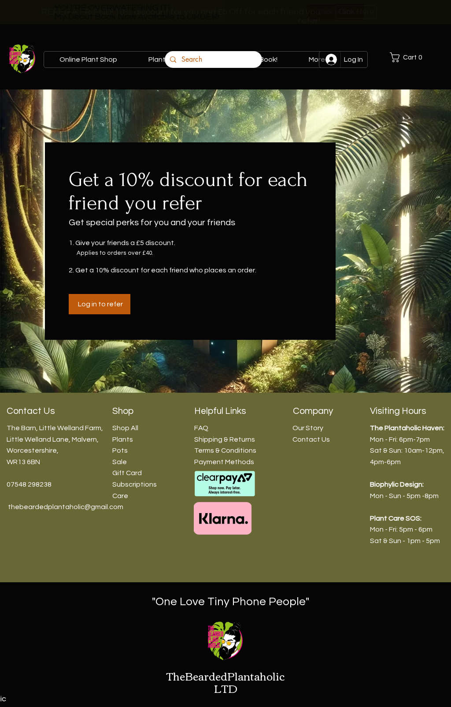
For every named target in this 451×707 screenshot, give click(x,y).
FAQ (201, 428)
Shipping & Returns (224, 439)
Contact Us (311, 439)
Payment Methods (224, 461)
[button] (415, 57)
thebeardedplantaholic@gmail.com (65, 506)
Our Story (307, 428)
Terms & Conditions (225, 450)
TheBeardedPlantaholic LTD (225, 682)
